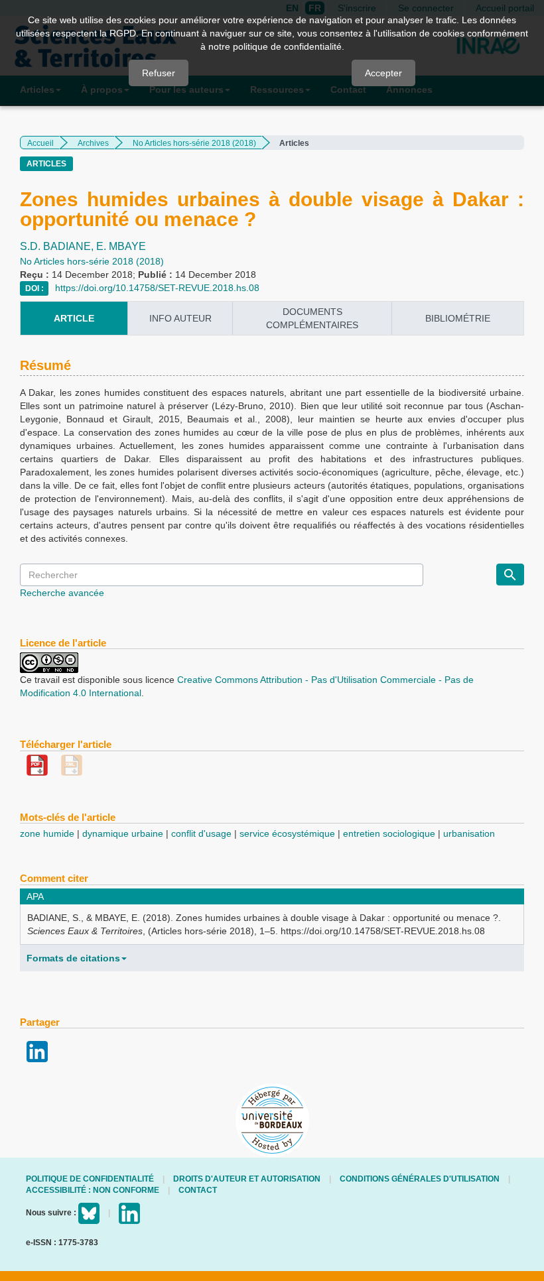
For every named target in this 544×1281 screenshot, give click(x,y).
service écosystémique (287, 833)
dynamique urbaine (122, 833)
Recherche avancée (62, 592)
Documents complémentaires (312, 318)
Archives (93, 143)
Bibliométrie (457, 318)
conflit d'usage (201, 833)
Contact (197, 1190)
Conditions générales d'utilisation (420, 1179)
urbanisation (469, 833)
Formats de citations (73, 958)
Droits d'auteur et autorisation (246, 1179)
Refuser (158, 73)
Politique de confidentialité (90, 1179)
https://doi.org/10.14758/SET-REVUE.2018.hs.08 (157, 287)
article (74, 318)
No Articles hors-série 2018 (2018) (194, 143)
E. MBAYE (121, 246)
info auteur (180, 318)
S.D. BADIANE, (58, 246)
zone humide (47, 833)
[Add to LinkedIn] (37, 1051)
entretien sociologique (389, 833)
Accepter (383, 73)
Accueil (40, 143)
